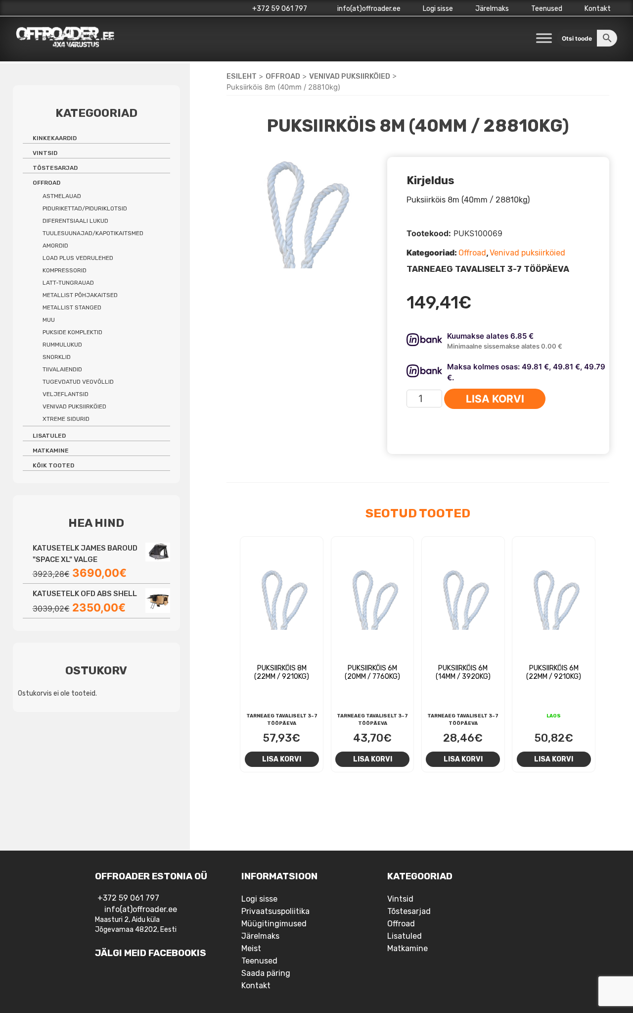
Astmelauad (62, 196)
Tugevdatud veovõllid (78, 381)
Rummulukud (62, 344)
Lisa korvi (495, 399)
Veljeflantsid (66, 394)
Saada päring (265, 973)
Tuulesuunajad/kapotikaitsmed (93, 233)
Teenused (546, 8)
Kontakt (598, 8)
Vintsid (45, 153)
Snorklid (57, 357)
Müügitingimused (274, 923)
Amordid (55, 245)
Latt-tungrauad (68, 282)
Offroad (283, 76)
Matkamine (51, 450)
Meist (251, 948)
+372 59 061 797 (279, 8)
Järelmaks (492, 8)
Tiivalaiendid (62, 369)
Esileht (241, 76)
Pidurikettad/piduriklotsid (85, 208)
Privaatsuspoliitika (275, 911)
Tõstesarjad (55, 167)
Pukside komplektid (72, 332)
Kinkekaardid (55, 138)
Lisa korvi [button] (281, 759)
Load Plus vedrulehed (78, 257)
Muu (49, 319)
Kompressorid (65, 270)
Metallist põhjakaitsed (80, 295)
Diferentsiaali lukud (75, 220)
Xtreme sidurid (66, 418)
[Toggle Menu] (544, 38)
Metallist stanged (72, 307)
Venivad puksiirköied (349, 76)
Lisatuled (49, 435)
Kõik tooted (53, 465)
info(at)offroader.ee (368, 8)
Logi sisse (438, 8)
